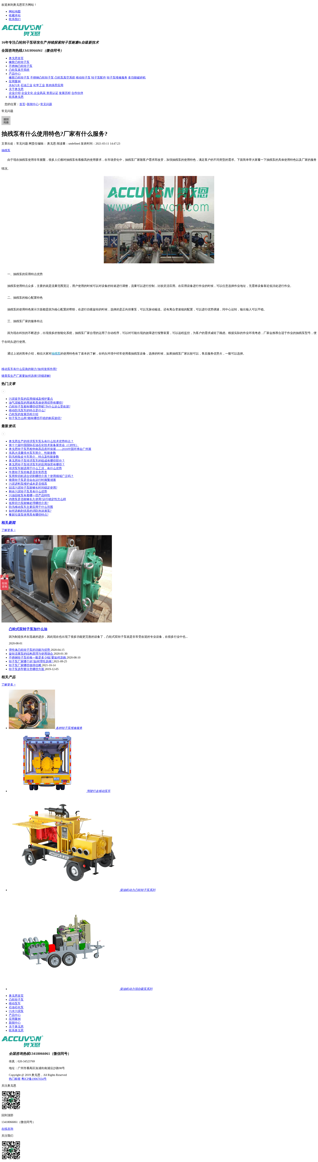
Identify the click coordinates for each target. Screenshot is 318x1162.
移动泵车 (15, 1003)
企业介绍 (15, 93)
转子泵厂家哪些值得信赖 (25, 665)
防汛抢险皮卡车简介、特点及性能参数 (34, 456)
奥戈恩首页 (16, 58)
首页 (22, 104)
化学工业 (39, 85)
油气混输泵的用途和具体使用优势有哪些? (36, 402)
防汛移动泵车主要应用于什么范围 (31, 506)
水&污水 (14, 85)
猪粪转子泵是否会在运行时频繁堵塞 (32, 479)
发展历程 (65, 93)
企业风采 (40, 93)
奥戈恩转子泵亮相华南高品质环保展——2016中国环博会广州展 (50, 449)
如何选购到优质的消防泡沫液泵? (30, 510)
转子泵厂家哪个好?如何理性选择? (31, 661)
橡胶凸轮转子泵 (19, 62)
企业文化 (27, 93)
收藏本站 (15, 15)
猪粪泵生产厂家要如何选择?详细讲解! (26, 375)
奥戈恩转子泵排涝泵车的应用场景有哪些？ (37, 464)
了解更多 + (8, 530)
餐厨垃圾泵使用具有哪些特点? (28, 514)
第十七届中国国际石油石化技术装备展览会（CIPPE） (44, 445)
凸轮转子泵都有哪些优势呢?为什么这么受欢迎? (39, 406)
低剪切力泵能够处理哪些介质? (28, 503)
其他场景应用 (54, 85)
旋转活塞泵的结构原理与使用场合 (31, 653)
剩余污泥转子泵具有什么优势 (28, 491)
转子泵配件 (98, 77)
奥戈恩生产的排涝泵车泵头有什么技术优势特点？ (41, 441)
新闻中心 (33, 104)
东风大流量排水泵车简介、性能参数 (32, 452)
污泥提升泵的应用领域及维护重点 (31, 398)
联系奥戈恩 (16, 96)
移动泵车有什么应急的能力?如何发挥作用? (29, 369)
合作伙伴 (77, 93)
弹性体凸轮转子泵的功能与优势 (30, 649)
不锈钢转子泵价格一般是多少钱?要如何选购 (38, 657)
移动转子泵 (83, 77)
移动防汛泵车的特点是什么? (27, 410)
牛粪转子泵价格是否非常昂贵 (28, 472)
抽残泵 (5, 150)
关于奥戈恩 (16, 89)
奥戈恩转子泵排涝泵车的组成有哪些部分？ (37, 460)
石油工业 (26, 85)
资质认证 (52, 93)
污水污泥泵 (16, 1011)
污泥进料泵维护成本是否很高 (28, 483)
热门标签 (15, 1078)
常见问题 (46, 104)
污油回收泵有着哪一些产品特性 (29, 495)
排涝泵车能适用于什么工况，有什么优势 (35, 468)
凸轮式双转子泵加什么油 (28, 629)
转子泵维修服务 (117, 77)
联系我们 (15, 19)
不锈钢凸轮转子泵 (20, 65)
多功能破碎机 (137, 77)
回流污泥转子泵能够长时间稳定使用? (33, 487)
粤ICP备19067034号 (34, 1078)
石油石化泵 (16, 1007)
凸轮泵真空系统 (19, 69)
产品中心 (15, 73)
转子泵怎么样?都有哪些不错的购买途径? (35, 418)
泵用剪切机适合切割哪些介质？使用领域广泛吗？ (41, 476)
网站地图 (15, 11)
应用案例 (15, 81)
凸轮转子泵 (16, 999)
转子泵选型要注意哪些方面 (27, 669)
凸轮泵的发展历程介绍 (23, 414)
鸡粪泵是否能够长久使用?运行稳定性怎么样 (37, 499)
